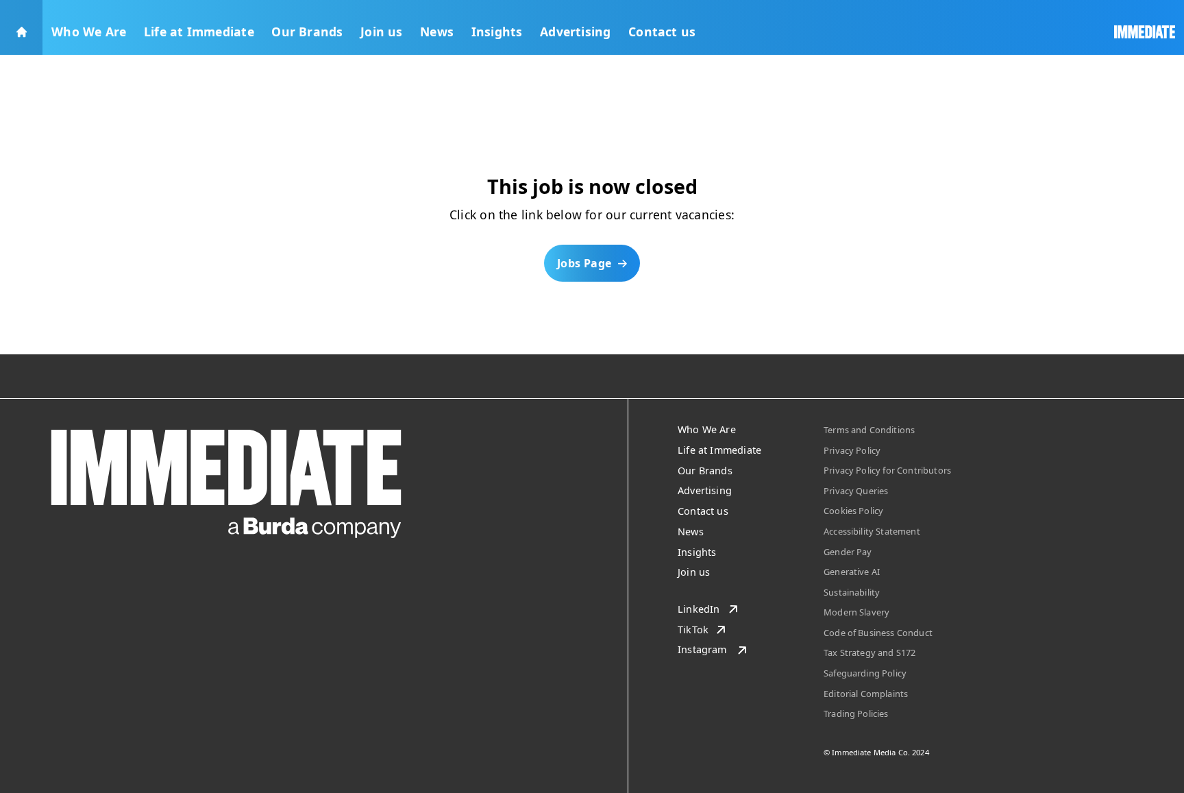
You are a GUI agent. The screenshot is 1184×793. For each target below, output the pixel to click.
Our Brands (307, 31)
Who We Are (88, 31)
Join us (381, 31)
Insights (497, 31)
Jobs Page (584, 263)
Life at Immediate (199, 31)
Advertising (575, 31)
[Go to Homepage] (21, 27)
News (437, 31)
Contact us (661, 31)
